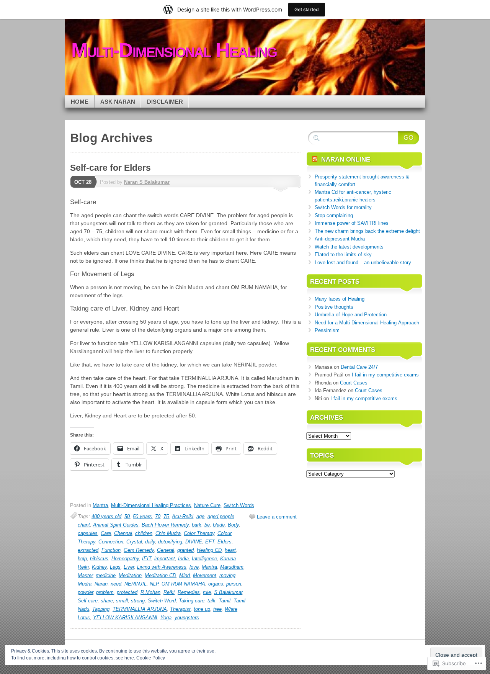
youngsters (187, 617)
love (194, 567)
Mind (184, 575)
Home (79, 101)
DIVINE (193, 542)
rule (207, 592)
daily (150, 542)
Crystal (134, 542)
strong (138, 601)
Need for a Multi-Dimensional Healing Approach (367, 323)
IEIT (146, 558)
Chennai (123, 533)
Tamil (224, 601)
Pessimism (327, 330)
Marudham (231, 567)
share (107, 601)
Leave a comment (277, 517)
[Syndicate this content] (314, 159)
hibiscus (99, 558)
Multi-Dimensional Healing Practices (151, 505)
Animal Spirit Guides (116, 525)
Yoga (166, 617)
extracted (88, 550)
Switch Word (162, 601)
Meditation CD (160, 575)
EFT (209, 542)
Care (106, 533)
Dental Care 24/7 (359, 367)
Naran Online (345, 159)
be (207, 525)
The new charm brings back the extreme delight (367, 231)
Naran (101, 584)
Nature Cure (207, 505)
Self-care (88, 601)
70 (157, 516)
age (200, 516)
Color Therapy (199, 533)
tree (217, 609)
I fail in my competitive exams (385, 375)
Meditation (130, 575)
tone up (202, 609)
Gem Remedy (139, 550)
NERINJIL (135, 584)
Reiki (169, 592)
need (116, 584)
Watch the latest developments (349, 247)
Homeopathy (125, 558)
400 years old (106, 516)
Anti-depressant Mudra (340, 239)
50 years (142, 516)
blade (219, 525)
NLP (154, 584)
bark (196, 525)
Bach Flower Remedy (165, 525)
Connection (110, 542)
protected (127, 592)
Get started (306, 9)
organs (215, 584)
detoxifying (170, 542)
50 (127, 516)
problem (105, 592)
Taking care (191, 601)
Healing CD (209, 550)
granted (185, 550)
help (82, 558)
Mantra (100, 505)
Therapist (180, 609)
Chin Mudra (168, 533)
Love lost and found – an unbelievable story (363, 262)
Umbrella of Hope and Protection (351, 314)
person (233, 584)
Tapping (100, 609)
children (143, 533)
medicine (106, 575)
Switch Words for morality (343, 207)
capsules (88, 533)
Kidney (99, 567)
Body (233, 525)
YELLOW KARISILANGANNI (125, 617)
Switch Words (239, 505)
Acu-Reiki (182, 516)
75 (166, 516)
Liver (129, 567)
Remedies (189, 592)
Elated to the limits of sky (343, 254)
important (164, 558)
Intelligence (204, 558)
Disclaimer (165, 101)
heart (230, 550)
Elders (224, 542)
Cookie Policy (150, 658)
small (122, 601)
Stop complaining (334, 215)
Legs (115, 567)
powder (85, 592)
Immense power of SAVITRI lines (352, 223)
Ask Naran (117, 101)
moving (227, 575)
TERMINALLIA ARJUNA (140, 609)
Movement (204, 575)
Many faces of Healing (339, 299)
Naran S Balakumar (147, 182)
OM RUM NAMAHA (183, 584)
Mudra (84, 584)
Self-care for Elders (110, 168)
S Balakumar (228, 592)
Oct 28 (82, 182)
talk (211, 601)
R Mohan (150, 592)
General (165, 550)
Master (85, 575)
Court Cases (354, 383)
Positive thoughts (334, 307)
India (183, 558)
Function (111, 550)
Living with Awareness (161, 567)
